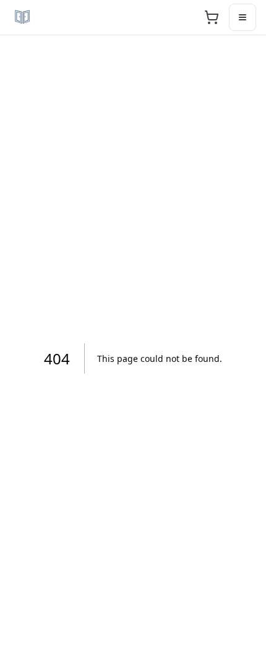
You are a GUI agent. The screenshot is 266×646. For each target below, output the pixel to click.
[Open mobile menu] (242, 17)
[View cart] (211, 17)
